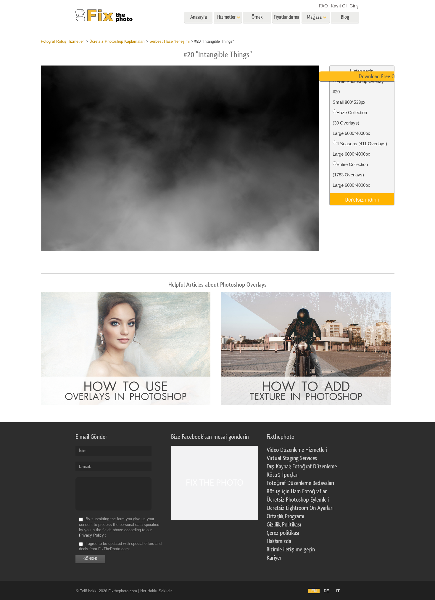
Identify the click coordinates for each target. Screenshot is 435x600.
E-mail (84, 466)
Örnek (257, 17)
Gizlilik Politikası (284, 525)
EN (314, 591)
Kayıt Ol (339, 5)
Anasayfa (198, 17)
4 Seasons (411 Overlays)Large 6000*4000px (360, 149)
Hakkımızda (279, 541)
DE (326, 591)
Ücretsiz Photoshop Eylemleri (298, 500)
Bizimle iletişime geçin (291, 550)
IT (338, 591)
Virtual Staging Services (292, 458)
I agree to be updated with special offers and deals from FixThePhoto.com (120, 546)
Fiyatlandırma (286, 17)
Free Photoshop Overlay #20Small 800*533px (358, 92)
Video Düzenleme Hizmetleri (297, 450)
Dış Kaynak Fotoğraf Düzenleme (302, 467)
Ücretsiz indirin (361, 199)
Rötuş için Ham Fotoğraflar (297, 491)
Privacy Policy (91, 535)
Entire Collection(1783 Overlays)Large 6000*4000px (351, 175)
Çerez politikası (283, 533)
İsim (82, 451)
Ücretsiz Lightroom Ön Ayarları (300, 508)
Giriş (354, 5)
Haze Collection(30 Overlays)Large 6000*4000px (351, 123)
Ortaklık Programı (285, 516)
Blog (345, 17)
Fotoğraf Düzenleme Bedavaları (300, 483)
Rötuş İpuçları (283, 475)
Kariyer (274, 558)
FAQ (323, 5)
